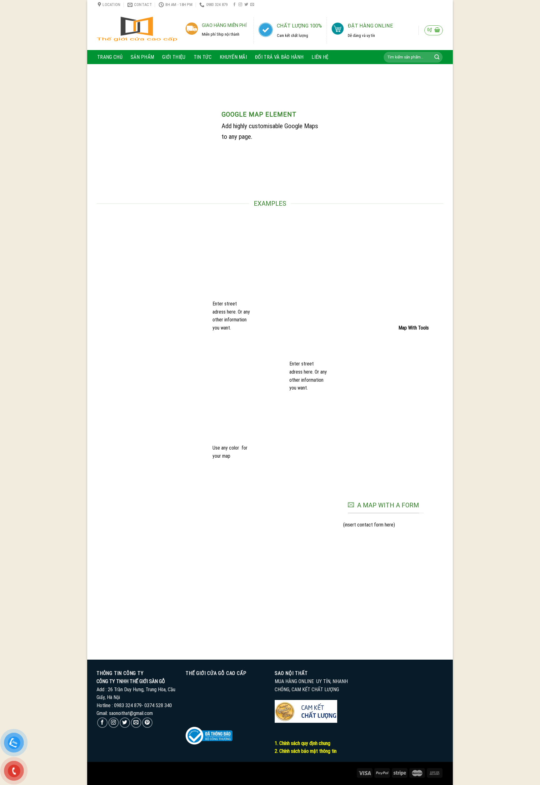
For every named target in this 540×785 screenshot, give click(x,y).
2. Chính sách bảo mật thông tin (306, 751)
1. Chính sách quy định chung (302, 743)
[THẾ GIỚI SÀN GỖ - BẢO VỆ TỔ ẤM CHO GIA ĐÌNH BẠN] (137, 29)
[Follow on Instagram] (240, 5)
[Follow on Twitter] (246, 5)
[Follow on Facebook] (234, 5)
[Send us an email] (252, 5)
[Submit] (437, 57)
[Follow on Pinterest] (147, 722)
